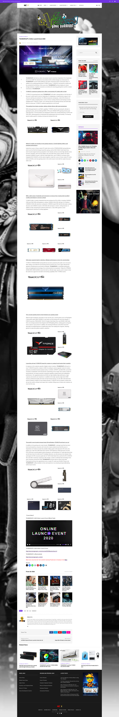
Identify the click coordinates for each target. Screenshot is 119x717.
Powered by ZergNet (68, 571)
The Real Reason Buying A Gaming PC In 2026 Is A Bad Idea (31, 588)
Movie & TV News (23, 688)
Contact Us (78, 709)
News (45, 5)
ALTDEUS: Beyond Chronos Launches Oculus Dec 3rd (32, 640)
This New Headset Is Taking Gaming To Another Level (42, 605)
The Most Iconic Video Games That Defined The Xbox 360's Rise (67, 605)
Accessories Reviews (44, 690)
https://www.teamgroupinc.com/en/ (34, 557)
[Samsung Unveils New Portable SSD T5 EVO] (90, 655)
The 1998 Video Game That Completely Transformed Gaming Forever (93, 76)
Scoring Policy (47, 709)
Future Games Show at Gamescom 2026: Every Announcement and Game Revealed (70, 695)
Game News (22, 677)
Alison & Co (29, 617)
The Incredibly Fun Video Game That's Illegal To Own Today (42, 588)
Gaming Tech (73, 5)
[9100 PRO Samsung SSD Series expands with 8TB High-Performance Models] (28, 655)
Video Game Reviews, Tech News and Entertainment (11, 1)
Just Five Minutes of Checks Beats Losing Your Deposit (70, 678)
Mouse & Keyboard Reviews (46, 685)
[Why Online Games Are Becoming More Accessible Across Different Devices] (81, 169)
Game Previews (63, 5)
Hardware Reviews (44, 688)
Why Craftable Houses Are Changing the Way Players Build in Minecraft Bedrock (87, 148)
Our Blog (81, 5)
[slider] (42, 544)
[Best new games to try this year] (81, 176)
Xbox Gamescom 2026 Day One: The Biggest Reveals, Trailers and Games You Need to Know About (70, 691)
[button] (37, 129)
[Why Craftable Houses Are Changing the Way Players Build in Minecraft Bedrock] (88, 137)
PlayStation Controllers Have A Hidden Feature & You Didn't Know (55, 605)
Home (40, 5)
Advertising (54, 709)
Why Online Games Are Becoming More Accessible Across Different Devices (90, 169)
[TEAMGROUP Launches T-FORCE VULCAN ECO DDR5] (70, 655)
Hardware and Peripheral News (26, 685)
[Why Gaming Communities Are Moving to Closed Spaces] (81, 183)
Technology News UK (23, 36)
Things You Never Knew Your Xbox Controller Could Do (82, 75)
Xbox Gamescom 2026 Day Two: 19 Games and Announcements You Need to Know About (70, 686)
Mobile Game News (23, 680)
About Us (40, 709)
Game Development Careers (25, 690)
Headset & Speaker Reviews (46, 682)
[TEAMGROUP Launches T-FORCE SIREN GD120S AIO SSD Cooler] (49, 655)
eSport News (22, 682)
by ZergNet (96, 60)
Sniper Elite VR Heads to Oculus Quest (62, 640)
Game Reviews (53, 5)
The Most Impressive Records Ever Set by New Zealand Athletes (70, 682)
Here (66, 559)
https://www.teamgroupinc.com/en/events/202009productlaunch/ (41, 551)
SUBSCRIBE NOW (88, 116)
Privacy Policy (71, 709)
